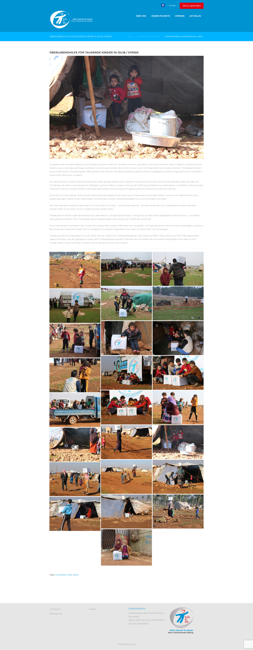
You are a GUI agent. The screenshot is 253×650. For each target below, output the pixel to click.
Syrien (76, 574)
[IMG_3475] (74, 445)
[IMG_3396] (126, 442)
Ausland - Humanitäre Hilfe (148, 36)
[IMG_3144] (178, 373)
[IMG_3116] (74, 341)
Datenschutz (55, 613)
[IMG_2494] (74, 306)
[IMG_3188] (126, 407)
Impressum (55, 609)
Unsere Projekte (160, 16)
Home (130, 36)
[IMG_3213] (178, 407)
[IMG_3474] (178, 442)
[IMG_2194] (126, 269)
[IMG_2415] (126, 303)
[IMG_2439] (178, 303)
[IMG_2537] (126, 338)
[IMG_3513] (126, 511)
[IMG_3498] (74, 479)
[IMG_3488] (178, 477)
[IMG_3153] (74, 375)
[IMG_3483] (126, 477)
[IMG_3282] (74, 410)
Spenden (179, 16)
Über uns (141, 16)
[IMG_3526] (74, 514)
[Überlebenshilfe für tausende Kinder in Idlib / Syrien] (126, 107)
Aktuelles (195, 16)
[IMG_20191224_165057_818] (126, 547)
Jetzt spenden (191, 5)
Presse (92, 609)
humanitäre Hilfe (63, 574)
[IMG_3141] (126, 373)
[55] (74, 270)
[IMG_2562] (178, 338)
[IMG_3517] (178, 511)
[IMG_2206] (178, 269)
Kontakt (172, 5)
